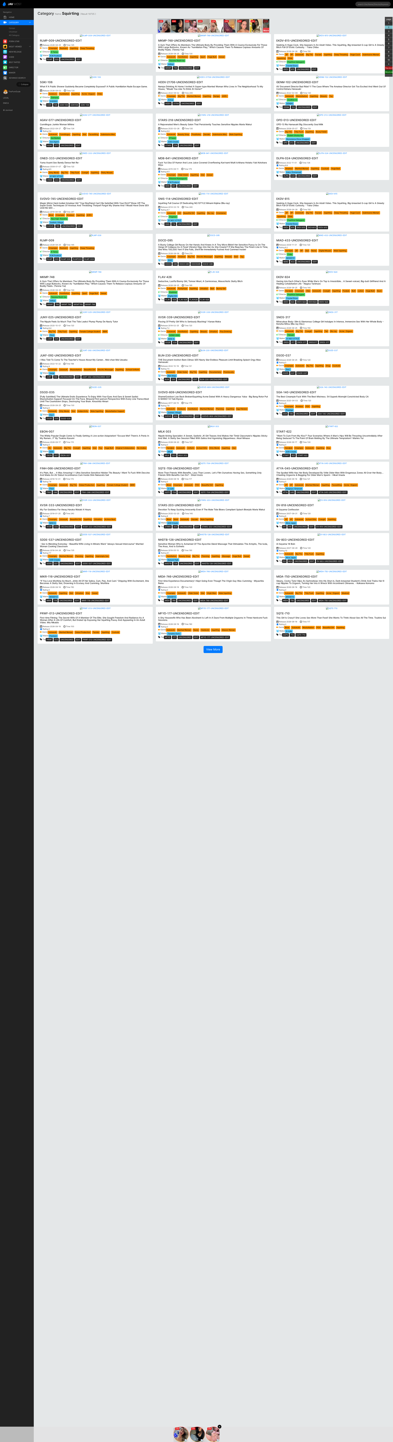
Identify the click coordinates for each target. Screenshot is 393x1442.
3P (286, 54)
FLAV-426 (204, 299)
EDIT (79, 59)
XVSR (167, 342)
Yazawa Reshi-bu (177, 60)
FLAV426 (194, 299)
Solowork (171, 57)
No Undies (141, 448)
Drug (328, 366)
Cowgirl (85, 172)
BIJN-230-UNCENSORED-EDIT (214, 379)
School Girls (202, 448)
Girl (179, 213)
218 (175, 145)
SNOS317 (313, 342)
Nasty (195, 630)
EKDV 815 (301, 227)
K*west (172, 138)
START (286, 455)
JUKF (49, 377)
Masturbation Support (115, 411)
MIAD (286, 262)
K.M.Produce (55, 55)
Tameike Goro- (174, 633)
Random (389, 68)
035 (56, 418)
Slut (84, 134)
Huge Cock (355, 54)
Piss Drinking (225, 331)
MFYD (167, 637)
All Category (14, 35)
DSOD (285, 373)
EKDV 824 (301, 302)
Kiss (328, 448)
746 (173, 600)
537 (56, 563)
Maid (176, 519)
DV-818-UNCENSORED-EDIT (329, 527)
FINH (49, 492)
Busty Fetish (321, 132)
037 (293, 373)
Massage (226, 556)
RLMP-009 (89, 259)
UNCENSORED (67, 59)
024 (293, 176)
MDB (167, 186)
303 (174, 455)
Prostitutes (196, 134)
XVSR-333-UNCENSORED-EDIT (97, 527)
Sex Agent (54, 142)
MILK (170, 451)
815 (292, 69)
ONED (49, 180)
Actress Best (110, 519)
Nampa (216, 96)
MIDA (167, 600)
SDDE (49, 563)
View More (213, 649)
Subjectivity (83, 411)
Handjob (289, 250)
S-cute (171, 488)
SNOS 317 (301, 342)
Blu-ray (210, 213)
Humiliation (183, 57)
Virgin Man (211, 593)
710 (292, 635)
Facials (318, 54)
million (171, 64)
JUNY (49, 339)
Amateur (289, 168)
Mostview (389, 72)
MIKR (49, 600)
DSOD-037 (302, 373)
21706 (176, 103)
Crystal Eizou (292, 65)
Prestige (289, 410)
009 (56, 59)
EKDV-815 (322, 227)
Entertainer (221, 213)
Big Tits (309, 54)
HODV (168, 103)
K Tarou (54, 52)
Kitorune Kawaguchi (178, 178)
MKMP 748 (66, 304)
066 (55, 492)
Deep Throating (87, 48)
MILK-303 (182, 455)
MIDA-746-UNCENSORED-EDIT (214, 600)
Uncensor (13, 32)
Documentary (215, 372)
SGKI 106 (64, 105)
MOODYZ (290, 258)
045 (292, 492)
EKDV (286, 69)
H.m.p (170, 100)
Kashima (173, 292)
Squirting (74, 48)
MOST (15, 4)
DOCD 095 (184, 264)
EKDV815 (312, 227)
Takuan (291, 335)
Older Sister (183, 175)
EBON (49, 455)
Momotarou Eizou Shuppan (297, 139)
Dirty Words (54, 172)
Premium (53, 636)
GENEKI (289, 103)
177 (174, 637)
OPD (286, 143)
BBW (105, 331)
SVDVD (50, 226)
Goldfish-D (292, 100)
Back (379, 291)
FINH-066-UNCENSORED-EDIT (95, 492)
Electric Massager (204, 256)
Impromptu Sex (102, 556)
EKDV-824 (323, 302)
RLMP (49, 59)
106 (55, 105)
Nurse (313, 250)
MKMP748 (78, 304)
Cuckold (325, 168)
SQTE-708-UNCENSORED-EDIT (215, 492)
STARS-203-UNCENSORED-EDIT (216, 527)
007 (56, 455)
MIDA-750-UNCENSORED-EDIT (333, 600)
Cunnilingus (65, 134)
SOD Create (173, 142)
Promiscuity (229, 372)
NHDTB (168, 563)
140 (291, 414)
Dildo (290, 58)
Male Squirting (235, 134)
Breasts (323, 96)
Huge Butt (212, 57)
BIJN (167, 379)
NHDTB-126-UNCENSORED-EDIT (217, 563)
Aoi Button (55, 138)
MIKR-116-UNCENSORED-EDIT (95, 600)
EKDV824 (312, 302)
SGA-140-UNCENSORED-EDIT (331, 414)
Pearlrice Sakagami (296, 62)
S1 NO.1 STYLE (56, 176)
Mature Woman (228, 630)
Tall (326, 331)
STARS (168, 145)
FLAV (167, 299)
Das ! (288, 369)
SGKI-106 (85, 105)
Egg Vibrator (242, 409)
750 (292, 600)
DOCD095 (195, 264)
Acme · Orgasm (88, 94)
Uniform (190, 448)
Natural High (173, 560)
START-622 (302, 455)
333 (57, 180)
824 (292, 302)
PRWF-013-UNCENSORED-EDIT (97, 639)
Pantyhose (182, 288)
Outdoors (53, 94)
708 (174, 492)
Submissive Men (108, 134)
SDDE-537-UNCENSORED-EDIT (97, 563)
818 (289, 527)
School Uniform (132, 369)
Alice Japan (291, 523)
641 (173, 186)
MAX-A (171, 339)
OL (50, 448)
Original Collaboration (125, 448)
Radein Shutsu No (295, 135)
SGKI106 (74, 105)
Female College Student (90, 331)
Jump (51, 373)
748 (175, 68)
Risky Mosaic (107, 172)
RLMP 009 (65, 259)
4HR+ (224, 96)
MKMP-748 (90, 304)
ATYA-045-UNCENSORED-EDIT (333, 492)
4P (291, 54)
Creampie (53, 48)
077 (56, 145)
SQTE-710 (300, 635)
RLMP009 (77, 259)
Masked (345, 593)
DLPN (286, 176)
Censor (12, 28)
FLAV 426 (183, 299)
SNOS (286, 342)
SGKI (49, 105)
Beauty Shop (183, 134)
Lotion (360, 291)
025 (56, 339)
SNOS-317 (324, 342)
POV (307, 406)
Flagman (173, 217)
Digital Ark (172, 296)
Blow (51, 215)
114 (173, 224)
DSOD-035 (66, 418)
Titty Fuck (298, 132)
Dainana (54, 97)
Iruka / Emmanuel (293, 172)
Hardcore (205, 630)
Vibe (308, 291)
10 (389, 60)
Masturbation (301, 96)
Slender (206, 134)
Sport (202, 57)
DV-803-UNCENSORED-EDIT (329, 561)
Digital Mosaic (325, 250)
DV (284, 527)
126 (175, 563)
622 (293, 455)
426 (174, 299)
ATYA (285, 492)
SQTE (167, 492)
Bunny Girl (221, 288)
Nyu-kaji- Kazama (59, 219)
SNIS (167, 224)
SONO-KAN (174, 335)
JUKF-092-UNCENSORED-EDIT (96, 377)
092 (55, 377)
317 (293, 342)
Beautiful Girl (189, 213)
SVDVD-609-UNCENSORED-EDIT (217, 416)
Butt (236, 256)
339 (174, 342)
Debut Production (86, 485)
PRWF (49, 639)
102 (293, 107)
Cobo (290, 254)
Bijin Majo (172, 376)
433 (293, 262)
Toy (331, 96)
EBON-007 (65, 455)
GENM (286, 107)
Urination (204, 288)
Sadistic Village (56, 222)
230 (173, 379)
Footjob (346, 291)
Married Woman (193, 96)
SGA (285, 414)
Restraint (64, 48)
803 (290, 561)
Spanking (281, 58)
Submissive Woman (371, 54)
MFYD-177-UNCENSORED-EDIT (215, 637)
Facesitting (93, 134)
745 (57, 226)
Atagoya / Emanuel (294, 488)
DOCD (168, 264)
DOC (170, 260)
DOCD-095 (208, 264)
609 (175, 416)
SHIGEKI (53, 101)
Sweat (221, 57)
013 (292, 143)
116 (55, 600)
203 (175, 527)
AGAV (49, 145)
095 (175, 264)
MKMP (168, 68)
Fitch (52, 335)
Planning (220, 409)
